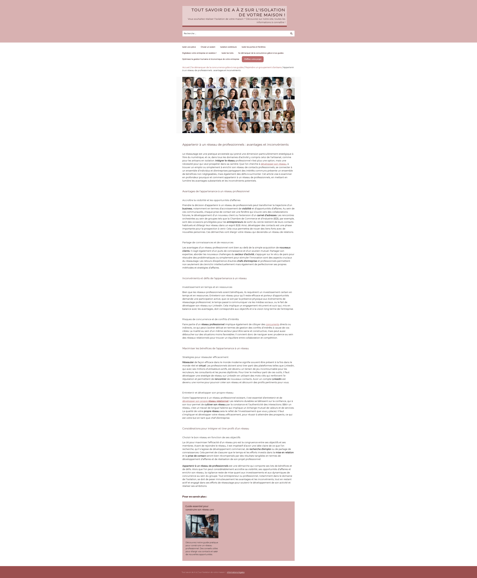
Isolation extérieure (228, 47)
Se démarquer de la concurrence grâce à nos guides (260, 53)
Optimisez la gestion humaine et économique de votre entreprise (210, 59)
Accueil (186, 67)
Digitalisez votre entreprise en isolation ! (199, 53)
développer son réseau (273, 164)
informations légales (235, 572)
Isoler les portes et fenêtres (253, 47)
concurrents (272, 324)
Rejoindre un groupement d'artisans (263, 67)
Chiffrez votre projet (252, 59)
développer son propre (205, 401)
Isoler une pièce (189, 47)
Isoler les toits (227, 53)
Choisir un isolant (208, 47)
